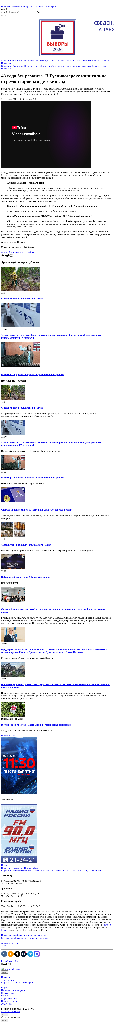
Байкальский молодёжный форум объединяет (25, 577)
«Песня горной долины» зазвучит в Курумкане (26, 544)
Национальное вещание (20, 870)
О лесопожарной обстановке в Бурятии (22, 298)
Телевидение (17, 6)
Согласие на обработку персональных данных (24, 938)
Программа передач (81, 870)
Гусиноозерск (16, 252)
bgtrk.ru (107, 925)
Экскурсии (96, 870)
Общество (6, 60)
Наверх (5, 865)
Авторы (5, 945)
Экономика (17, 60)
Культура (96, 60)
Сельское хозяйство (81, 60)
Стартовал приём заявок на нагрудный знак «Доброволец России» (37, 509)
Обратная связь (62, 870)
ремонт (4, 252)
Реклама (50, 870)
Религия (106, 60)
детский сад (29, 252)
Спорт (68, 60)
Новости (5, 6)
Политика (6, 63)
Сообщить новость (10, 1011)
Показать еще (8, 735)
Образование (57, 60)
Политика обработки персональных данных (23, 935)
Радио (4, 870)
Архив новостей (9, 943)
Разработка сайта (9, 961)
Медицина (45, 60)
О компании (39, 870)
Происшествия (31, 60)
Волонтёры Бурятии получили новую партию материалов (32, 374)
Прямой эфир (40, 6)
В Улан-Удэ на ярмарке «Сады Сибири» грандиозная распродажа (36, 725)
